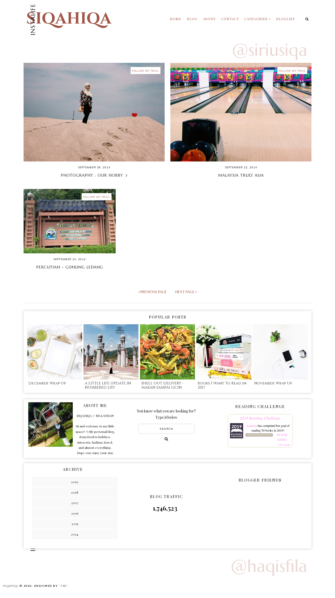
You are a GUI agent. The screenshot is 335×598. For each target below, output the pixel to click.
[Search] (166, 439)
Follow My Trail (145, 70)
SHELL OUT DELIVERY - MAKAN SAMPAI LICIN (162, 385)
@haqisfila (269, 566)
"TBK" (63, 586)
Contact (230, 18)
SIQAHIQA (68, 18)
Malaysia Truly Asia (241, 175)
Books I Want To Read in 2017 (222, 385)
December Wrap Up (47, 383)
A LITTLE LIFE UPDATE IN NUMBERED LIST (108, 385)
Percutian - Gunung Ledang (69, 267)
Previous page (154, 291)
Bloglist (285, 18)
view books (284, 444)
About (209, 18)
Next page (184, 291)
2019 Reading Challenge (260, 418)
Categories (255, 18)
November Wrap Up (273, 383)
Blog (192, 18)
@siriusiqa (269, 50)
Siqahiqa (251, 425)
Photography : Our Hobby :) (94, 175)
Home (175, 18)
